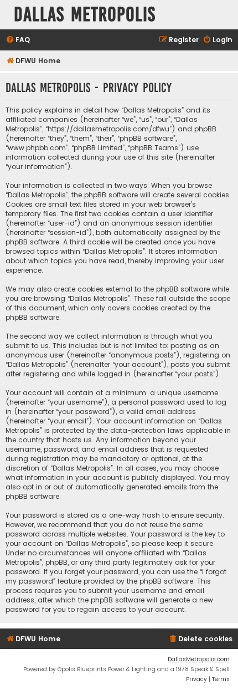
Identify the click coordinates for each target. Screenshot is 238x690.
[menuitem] (18, 40)
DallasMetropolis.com (199, 659)
